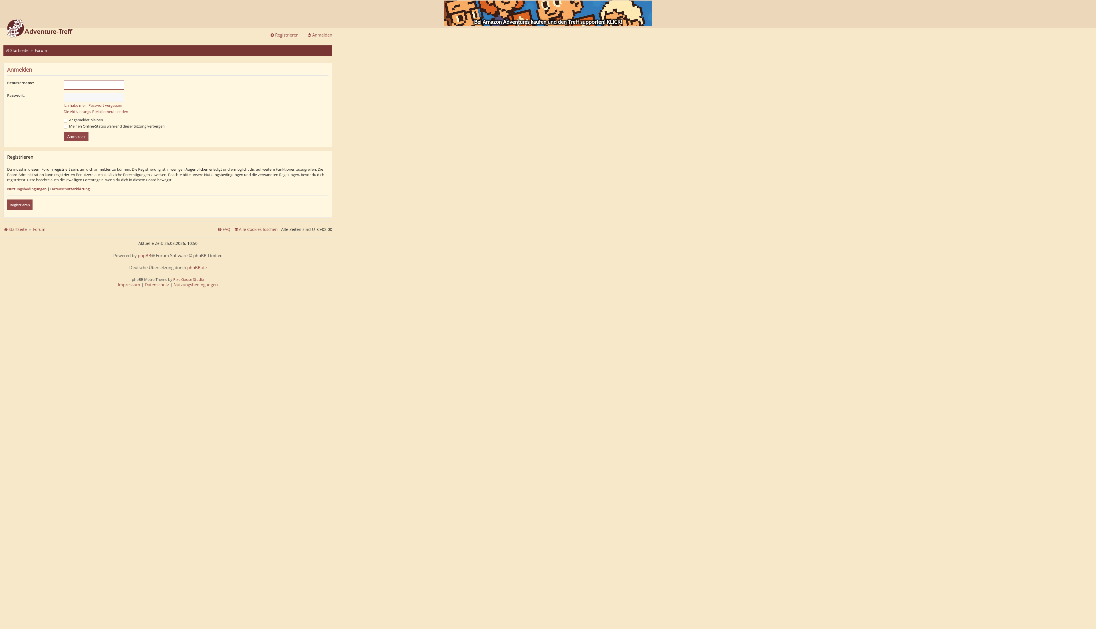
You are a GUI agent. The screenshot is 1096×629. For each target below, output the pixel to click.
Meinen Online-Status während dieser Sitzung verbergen (116, 126)
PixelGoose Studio (188, 279)
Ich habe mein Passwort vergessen (93, 105)
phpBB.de (197, 267)
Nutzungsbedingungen (27, 188)
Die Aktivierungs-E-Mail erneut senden (96, 111)
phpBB (144, 255)
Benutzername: (20, 82)
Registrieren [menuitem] (287, 35)
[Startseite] (39, 29)
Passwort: (16, 95)
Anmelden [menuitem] (322, 35)
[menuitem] (256, 229)
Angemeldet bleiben (85, 119)
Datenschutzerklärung (70, 188)
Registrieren (20, 204)
